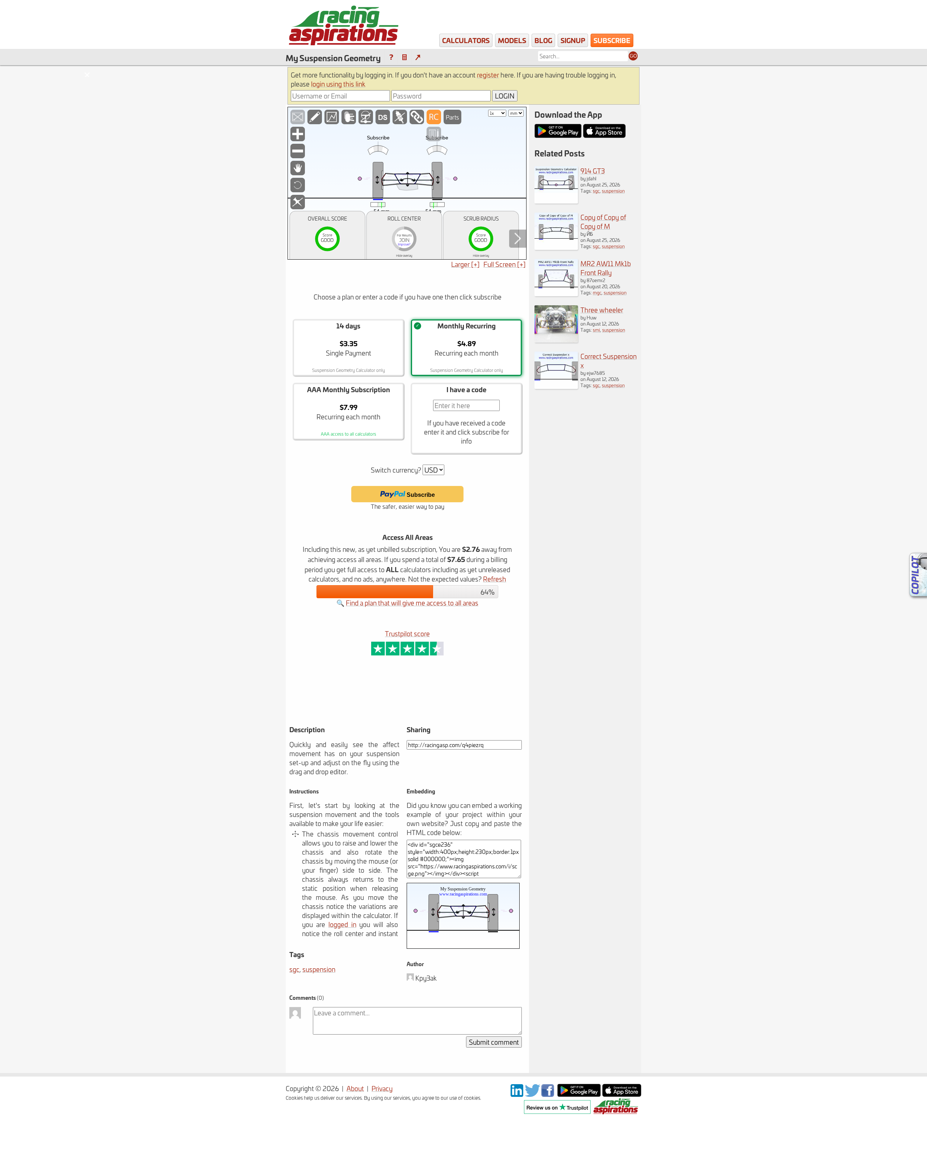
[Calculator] (404, 57)
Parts (452, 117)
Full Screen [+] (504, 264)
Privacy (382, 1088)
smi (596, 330)
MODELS (512, 40)
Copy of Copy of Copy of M (603, 222)
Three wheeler (601, 309)
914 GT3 (592, 170)
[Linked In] (517, 1094)
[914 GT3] (556, 200)
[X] (532, 1094)
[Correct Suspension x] (556, 386)
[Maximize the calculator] (417, 57)
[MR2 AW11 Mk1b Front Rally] (556, 293)
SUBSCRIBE (611, 40)
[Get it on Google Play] (579, 1094)
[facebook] (548, 1094)
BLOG (543, 40)
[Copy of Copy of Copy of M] (556, 247)
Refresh (494, 578)
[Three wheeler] (556, 339)
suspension (318, 969)
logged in (342, 924)
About (355, 1088)
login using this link (338, 83)
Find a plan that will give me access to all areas (412, 602)
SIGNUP (573, 40)
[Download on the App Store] (621, 1094)
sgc (294, 969)
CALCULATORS (466, 40)
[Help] (391, 57)
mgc (597, 292)
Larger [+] (465, 264)
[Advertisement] (379, 701)
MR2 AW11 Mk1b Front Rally (605, 268)
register (488, 74)
